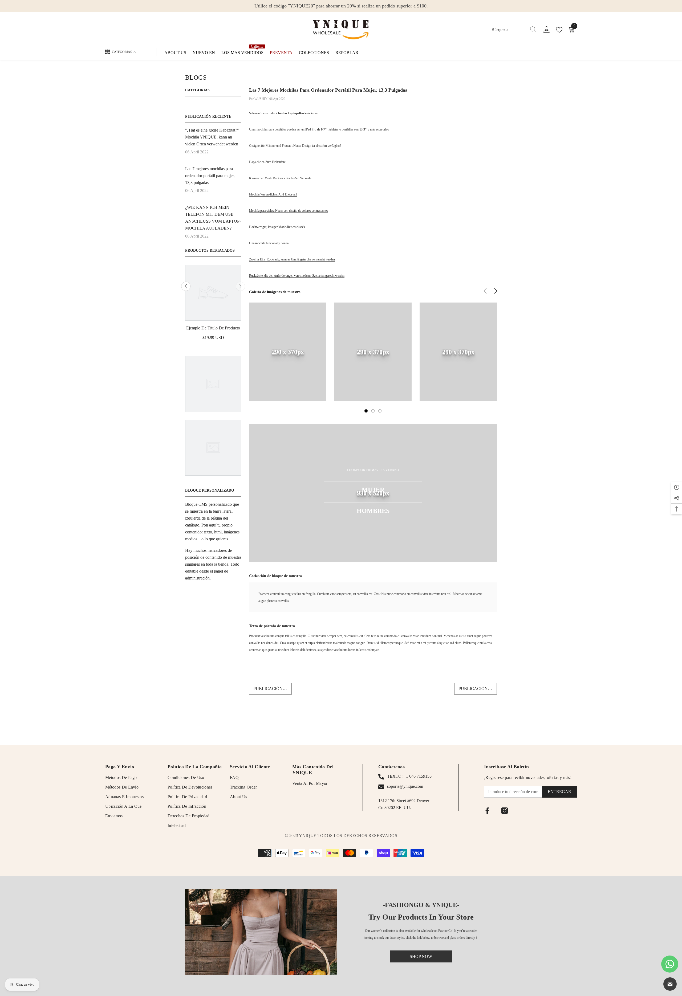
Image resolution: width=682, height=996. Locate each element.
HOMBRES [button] (373, 510)
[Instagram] (504, 810)
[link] (213, 328)
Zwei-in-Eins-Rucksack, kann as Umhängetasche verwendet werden (292, 259)
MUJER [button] (373, 489)
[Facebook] (487, 810)
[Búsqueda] (514, 29)
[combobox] (509, 29)
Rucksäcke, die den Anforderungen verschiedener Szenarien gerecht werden (296, 275)
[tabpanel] (287, 356)
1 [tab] (366, 411)
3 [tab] (379, 411)
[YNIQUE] (261, 932)
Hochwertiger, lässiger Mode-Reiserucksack (277, 227)
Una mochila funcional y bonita (269, 243)
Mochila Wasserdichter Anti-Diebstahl (273, 194)
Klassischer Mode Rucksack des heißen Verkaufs (280, 178)
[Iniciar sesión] (546, 30)
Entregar (559, 791)
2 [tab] (373, 411)
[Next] (240, 286)
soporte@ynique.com (405, 786)
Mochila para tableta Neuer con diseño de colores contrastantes (288, 211)
